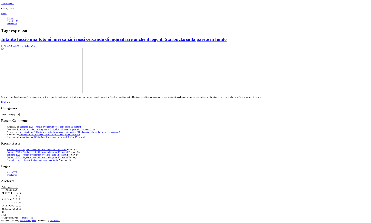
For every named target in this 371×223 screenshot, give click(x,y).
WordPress (55, 220)
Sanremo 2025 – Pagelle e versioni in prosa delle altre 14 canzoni (37, 155)
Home (10, 18)
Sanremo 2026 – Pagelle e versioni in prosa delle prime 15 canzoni (50, 127)
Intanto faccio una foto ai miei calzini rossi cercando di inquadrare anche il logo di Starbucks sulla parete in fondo (114, 39)
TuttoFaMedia (7, 3)
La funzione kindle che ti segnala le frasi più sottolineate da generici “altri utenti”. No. (56, 129)
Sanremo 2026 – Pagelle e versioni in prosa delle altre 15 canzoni (37, 149)
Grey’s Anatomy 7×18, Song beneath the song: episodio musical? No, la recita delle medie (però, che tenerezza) (69, 132)
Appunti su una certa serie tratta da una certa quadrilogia (32, 160)
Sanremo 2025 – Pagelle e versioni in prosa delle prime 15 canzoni (37, 157)
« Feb (3, 215)
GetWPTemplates (28, 220)
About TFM (12, 21)
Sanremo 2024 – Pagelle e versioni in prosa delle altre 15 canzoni (55, 137)
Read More (6, 102)
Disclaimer (12, 23)
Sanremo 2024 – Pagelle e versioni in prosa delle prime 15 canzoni (49, 134)
